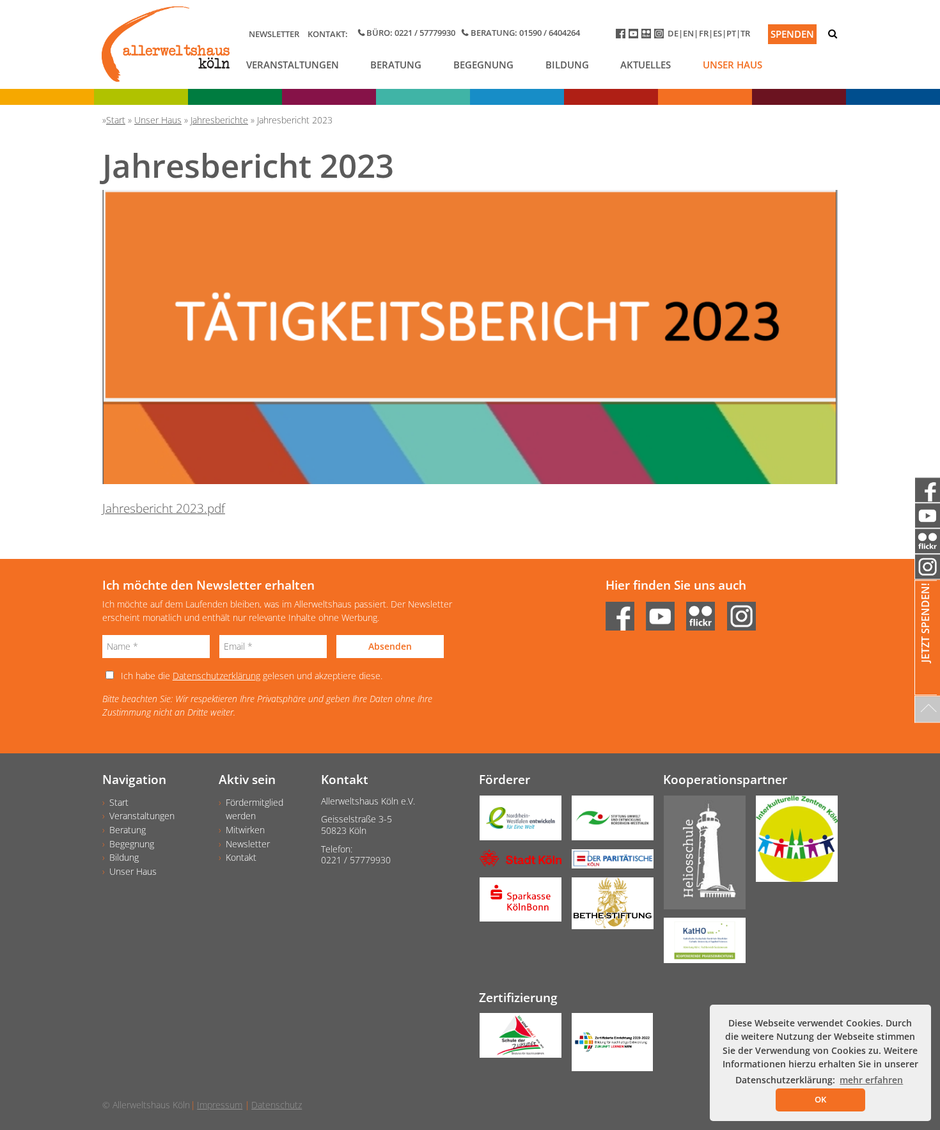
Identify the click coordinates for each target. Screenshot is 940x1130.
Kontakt (241, 857)
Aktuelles (645, 64)
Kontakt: (328, 34)
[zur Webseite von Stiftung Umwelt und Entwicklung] (607, 822)
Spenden (792, 33)
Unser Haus (732, 64)
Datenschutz (276, 1105)
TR (745, 33)
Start (119, 802)
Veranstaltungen (292, 64)
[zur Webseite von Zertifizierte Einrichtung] (607, 1046)
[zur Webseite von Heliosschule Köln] (700, 857)
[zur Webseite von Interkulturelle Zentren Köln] (792, 843)
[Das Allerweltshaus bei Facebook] (622, 36)
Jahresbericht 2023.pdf (163, 508)
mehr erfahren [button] (871, 1080)
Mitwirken (245, 830)
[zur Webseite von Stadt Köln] (515, 862)
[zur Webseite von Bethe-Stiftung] (607, 907)
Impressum (219, 1105)
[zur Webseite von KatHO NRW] (700, 944)
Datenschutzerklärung (216, 676)
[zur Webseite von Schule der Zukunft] (515, 1040)
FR (704, 33)
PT (731, 33)
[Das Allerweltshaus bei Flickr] (647, 36)
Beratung (395, 64)
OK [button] (820, 1099)
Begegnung (483, 64)
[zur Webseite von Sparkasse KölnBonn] (515, 903)
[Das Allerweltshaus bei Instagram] (661, 36)
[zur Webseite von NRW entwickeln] (515, 822)
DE (673, 33)
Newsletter (274, 34)
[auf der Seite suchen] (832, 34)
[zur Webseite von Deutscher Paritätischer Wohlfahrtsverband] (607, 863)
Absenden (390, 646)
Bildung (567, 64)
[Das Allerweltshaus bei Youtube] (635, 36)
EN (688, 33)
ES (717, 33)
